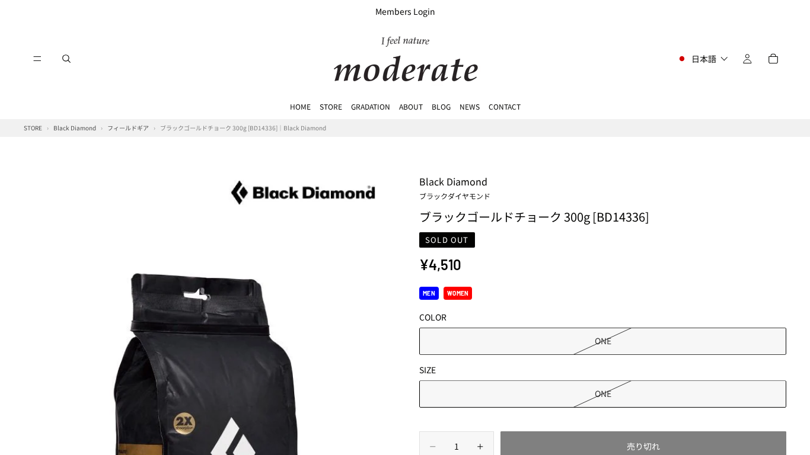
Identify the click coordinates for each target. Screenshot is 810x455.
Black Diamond (454, 187)
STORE (331, 106)
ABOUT (411, 106)
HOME (300, 106)
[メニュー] (37, 58)
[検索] (66, 59)
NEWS (470, 106)
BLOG (441, 106)
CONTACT (505, 106)
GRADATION (370, 106)
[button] (702, 58)
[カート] (773, 59)
